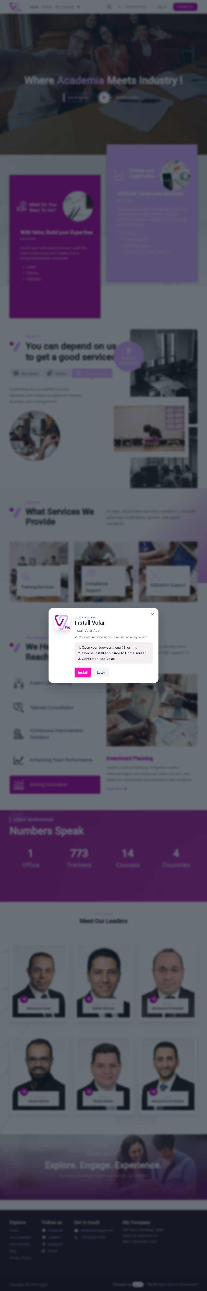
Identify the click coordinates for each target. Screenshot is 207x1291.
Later (101, 672)
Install (83, 672)
